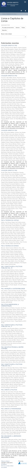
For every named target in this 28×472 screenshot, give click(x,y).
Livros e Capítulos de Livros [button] (9, 14)
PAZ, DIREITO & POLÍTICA (9, 390)
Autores (18, 27)
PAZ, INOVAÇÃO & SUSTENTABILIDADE (13, 289)
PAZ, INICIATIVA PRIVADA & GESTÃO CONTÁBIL (12, 347)
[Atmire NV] (22, 463)
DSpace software (5, 461)
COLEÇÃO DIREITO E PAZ (9, 45)
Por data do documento (8, 27)
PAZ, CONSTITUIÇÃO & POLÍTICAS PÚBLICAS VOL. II (11, 325)
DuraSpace (4, 464)
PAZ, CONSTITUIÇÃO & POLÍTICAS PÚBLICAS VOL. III (11, 267)
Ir (25, 37)
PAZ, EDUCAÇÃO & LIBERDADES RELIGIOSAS (11, 436)
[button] (21, 10)
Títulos (23, 27)
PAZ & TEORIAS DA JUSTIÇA (10, 220)
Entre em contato (5, 466)
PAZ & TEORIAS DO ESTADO (10, 246)
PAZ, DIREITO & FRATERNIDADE (11, 409)
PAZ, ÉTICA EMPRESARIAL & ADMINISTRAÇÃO (10, 305)
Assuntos (4, 30)
